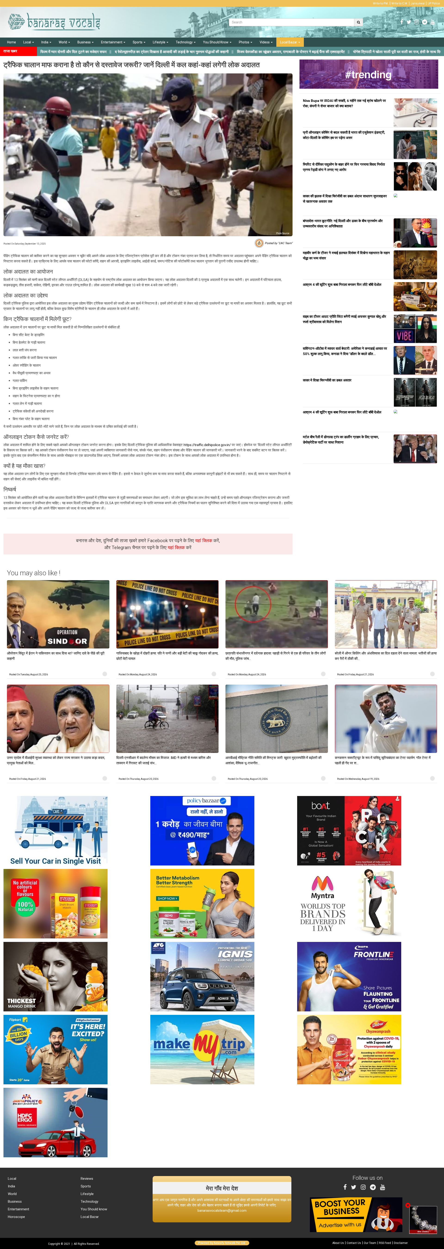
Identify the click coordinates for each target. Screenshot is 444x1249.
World (63, 42)
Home (11, 42)
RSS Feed (385, 1243)
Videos (265, 42)
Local (27, 42)
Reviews (86, 1179)
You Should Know (216, 42)
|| (114, 52)
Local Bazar (289, 42)
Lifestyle (159, 42)
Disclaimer (401, 1243)
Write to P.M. (380, 3)
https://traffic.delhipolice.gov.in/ (207, 445)
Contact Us (354, 1243)
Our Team (370, 1243)
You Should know (93, 1209)
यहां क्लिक (204, 540)
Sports (138, 42)
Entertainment (112, 42)
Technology (184, 42)
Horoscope (16, 1217)
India (45, 42)
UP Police (434, 3)
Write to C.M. (400, 3)
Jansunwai (418, 3)
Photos (244, 42)
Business (84, 42)
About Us (338, 1243)
